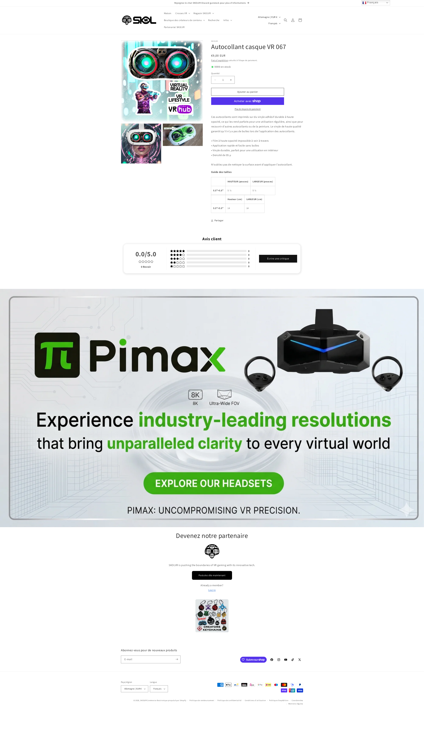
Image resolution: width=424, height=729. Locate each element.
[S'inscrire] (176, 659)
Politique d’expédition (278, 700)
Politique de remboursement (201, 700)
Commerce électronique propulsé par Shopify (166, 700)
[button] (182, 13)
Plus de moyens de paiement (248, 109)
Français (372, 2)
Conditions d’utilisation (255, 700)
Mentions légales (295, 704)
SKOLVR (143, 700)
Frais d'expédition (219, 60)
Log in (212, 590)
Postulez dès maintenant (212, 575)
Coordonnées (297, 700)
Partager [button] (219, 220)
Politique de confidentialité (229, 700)
